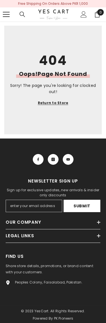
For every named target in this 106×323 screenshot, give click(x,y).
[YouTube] (68, 159)
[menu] (6, 14)
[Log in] (84, 14)
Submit (81, 206)
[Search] (22, 14)
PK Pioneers (63, 318)
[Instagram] (53, 159)
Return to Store (53, 102)
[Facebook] (38, 159)
